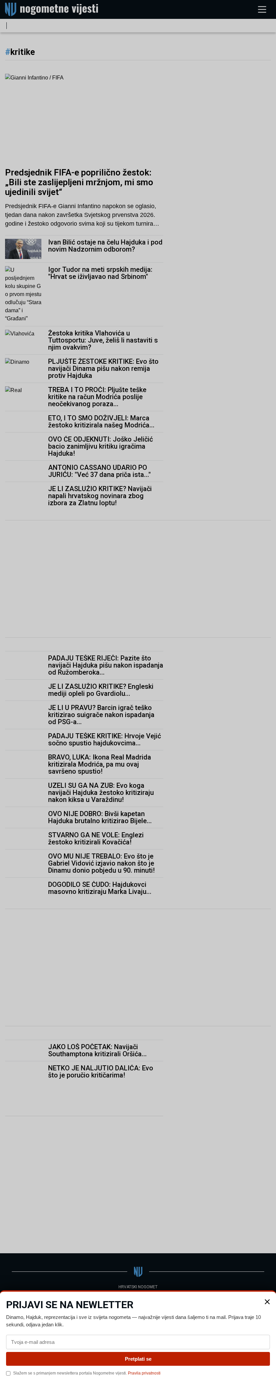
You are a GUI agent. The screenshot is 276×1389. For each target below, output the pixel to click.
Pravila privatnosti (144, 1373)
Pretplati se (138, 1359)
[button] (267, 1301)
